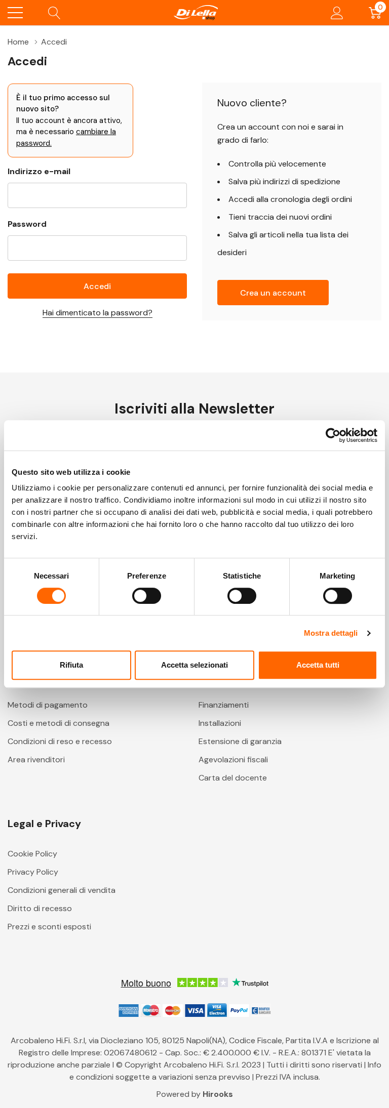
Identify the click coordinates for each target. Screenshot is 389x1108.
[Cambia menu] (15, 12)
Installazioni (220, 723)
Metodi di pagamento (48, 705)
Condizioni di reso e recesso (60, 741)
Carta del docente (233, 777)
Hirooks (218, 1094)
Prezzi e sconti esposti (49, 926)
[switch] (146, 596)
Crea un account (273, 293)
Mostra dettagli (331, 633)
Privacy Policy (33, 872)
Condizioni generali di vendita (61, 890)
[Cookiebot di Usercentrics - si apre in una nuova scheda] (333, 435)
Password (27, 224)
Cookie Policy (32, 853)
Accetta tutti (317, 665)
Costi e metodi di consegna (58, 723)
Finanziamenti (224, 705)
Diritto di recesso (40, 908)
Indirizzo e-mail (39, 171)
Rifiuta (71, 665)
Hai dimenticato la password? (97, 312)
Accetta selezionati (194, 665)
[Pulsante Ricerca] (54, 12)
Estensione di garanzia (240, 741)
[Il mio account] (337, 12)
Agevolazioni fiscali (233, 759)
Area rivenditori (36, 759)
